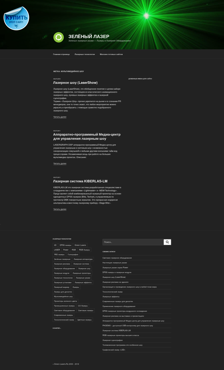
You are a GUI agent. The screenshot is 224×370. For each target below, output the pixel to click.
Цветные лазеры (84, 319)
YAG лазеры (59, 254)
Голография (73, 254)
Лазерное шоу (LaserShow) (75, 82)
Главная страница (61, 54)
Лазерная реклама (62, 263)
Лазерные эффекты (83, 282)
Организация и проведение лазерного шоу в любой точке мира (130, 286)
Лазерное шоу (84, 268)
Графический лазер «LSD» (114, 349)
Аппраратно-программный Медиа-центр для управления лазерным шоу (87, 136)
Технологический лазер (64, 319)
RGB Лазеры (84, 249)
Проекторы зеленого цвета (65, 301)
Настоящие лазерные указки (115, 262)
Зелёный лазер (88, 36)
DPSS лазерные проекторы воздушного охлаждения (125, 311)
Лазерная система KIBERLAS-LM (80, 181)
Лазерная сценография (113, 340)
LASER (57, 249)
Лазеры (76, 287)
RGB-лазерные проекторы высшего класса (121, 335)
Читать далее (59, 116)
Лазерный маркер (61, 287)
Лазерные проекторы (82, 273)
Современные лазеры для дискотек (118, 301)
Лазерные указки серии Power (115, 267)
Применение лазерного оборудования (119, 306)
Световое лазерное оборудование (117, 257)
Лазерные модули (61, 273)
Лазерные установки (62, 282)
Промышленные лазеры (64, 305)
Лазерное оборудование (64, 268)
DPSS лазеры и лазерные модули (117, 272)
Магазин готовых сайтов (111, 54)
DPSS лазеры (65, 245)
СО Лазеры (83, 305)
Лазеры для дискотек (63, 291)
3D (55, 245)
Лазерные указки (83, 277)
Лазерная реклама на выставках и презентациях (123, 316)
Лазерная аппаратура (83, 259)
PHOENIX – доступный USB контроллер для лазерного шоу (128, 325)
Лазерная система (81, 263)
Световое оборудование (64, 310)
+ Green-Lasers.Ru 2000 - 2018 (66, 364)
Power (65, 249)
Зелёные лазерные (62, 259)
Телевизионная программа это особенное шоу (122, 345)
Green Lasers (80, 245)
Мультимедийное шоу (63, 296)
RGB (74, 249)
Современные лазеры (63, 315)
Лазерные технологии (85, 54)
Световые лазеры (85, 310)
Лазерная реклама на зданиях (115, 282)
